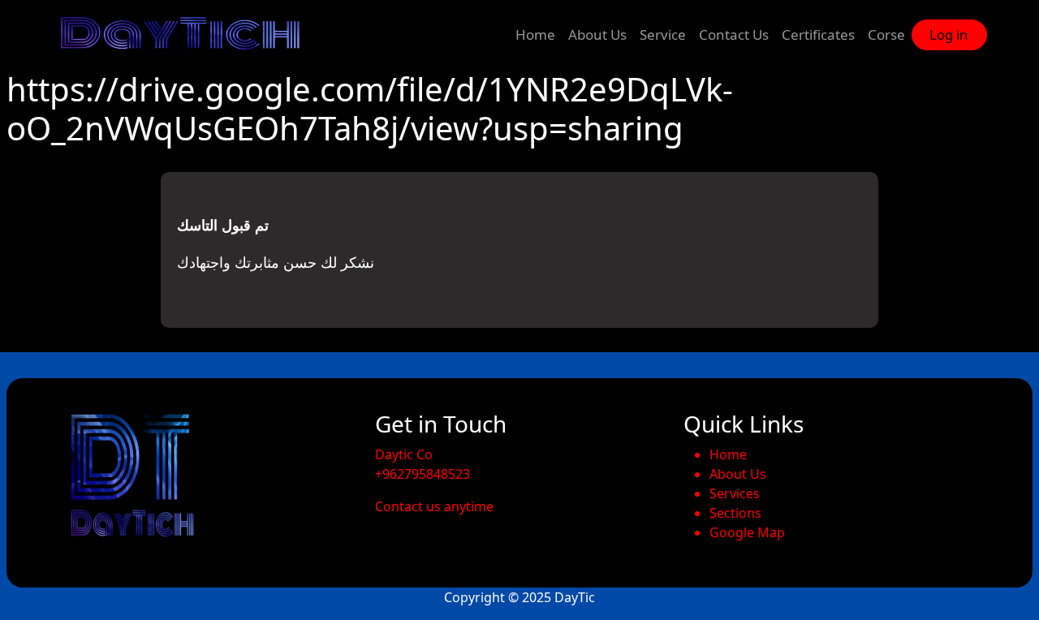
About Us (597, 34)
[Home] (187, 35)
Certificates (818, 34)
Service (663, 34)
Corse (886, 34)
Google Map (747, 532)
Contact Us (734, 34)
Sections (735, 513)
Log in (948, 34)
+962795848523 (422, 474)
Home (535, 34)
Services (734, 493)
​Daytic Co (404, 454)
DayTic (574, 597)
